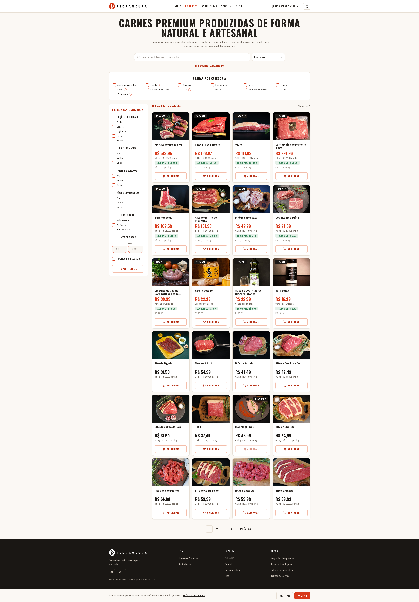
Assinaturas (209, 6)
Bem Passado (123, 229)
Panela (120, 140)
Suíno (283, 89)
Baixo (119, 162)
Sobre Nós (230, 558)
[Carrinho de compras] (306, 6)
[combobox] (268, 57)
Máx (130, 243)
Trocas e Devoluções (281, 564)
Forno (119, 136)
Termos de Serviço (280, 576)
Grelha (120, 122)
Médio (120, 158)
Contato (229, 564)
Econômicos (221, 85)
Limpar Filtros (127, 268)
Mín (113, 243)
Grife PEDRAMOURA (159, 89)
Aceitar (302, 595)
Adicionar (173, 176)
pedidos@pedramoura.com (141, 579)
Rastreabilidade (233, 570)
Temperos (122, 94)
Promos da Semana (257, 89)
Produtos (191, 6)
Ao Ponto (121, 225)
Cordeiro (187, 85)
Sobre (225, 6)
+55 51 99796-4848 (117, 579)
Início (177, 6)
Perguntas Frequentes (282, 558)
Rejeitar (285, 595)
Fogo (250, 85)
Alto (119, 153)
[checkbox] (114, 85)
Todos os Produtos (188, 558)
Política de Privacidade (282, 570)
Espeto (120, 126)
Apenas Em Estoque (128, 259)
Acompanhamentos (126, 85)
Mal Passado (123, 220)
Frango (284, 85)
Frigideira (121, 131)
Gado (120, 89)
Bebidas (154, 85)
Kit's (185, 89)
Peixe (218, 89)
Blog (239, 6)
